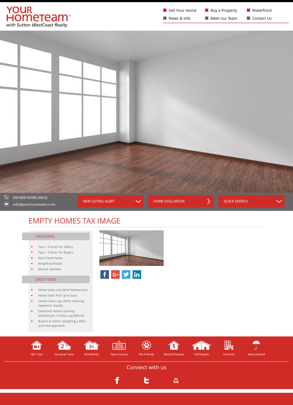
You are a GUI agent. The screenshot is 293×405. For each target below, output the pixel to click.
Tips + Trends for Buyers (55, 252)
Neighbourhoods (50, 263)
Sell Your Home (182, 10)
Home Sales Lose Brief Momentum (63, 290)
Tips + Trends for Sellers (55, 247)
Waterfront (262, 10)
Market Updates (49, 269)
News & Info (180, 18)
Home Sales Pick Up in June (57, 295)
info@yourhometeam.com (34, 204)
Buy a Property (223, 10)
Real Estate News (50, 258)
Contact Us (262, 18)
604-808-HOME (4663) (30, 197)
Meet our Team (223, 18)
